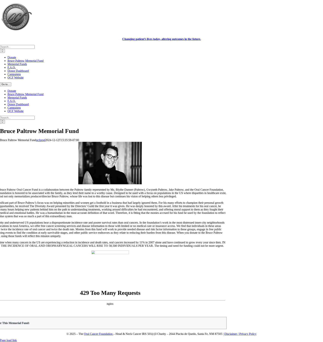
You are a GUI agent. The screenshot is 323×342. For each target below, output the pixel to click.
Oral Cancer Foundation (98, 333)
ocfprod (40, 140)
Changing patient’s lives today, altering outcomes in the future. (161, 39)
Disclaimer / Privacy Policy (240, 333)
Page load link (8, 340)
